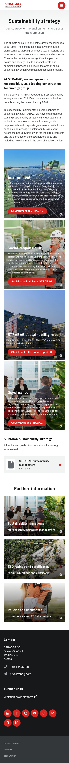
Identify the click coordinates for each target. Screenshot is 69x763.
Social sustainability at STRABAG (31, 281)
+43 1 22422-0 (19, 667)
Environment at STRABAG (27, 211)
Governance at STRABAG (27, 422)
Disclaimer (10, 756)
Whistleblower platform (18, 697)
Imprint (8, 750)
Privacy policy (12, 743)
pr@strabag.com (20, 674)
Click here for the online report (30, 352)
